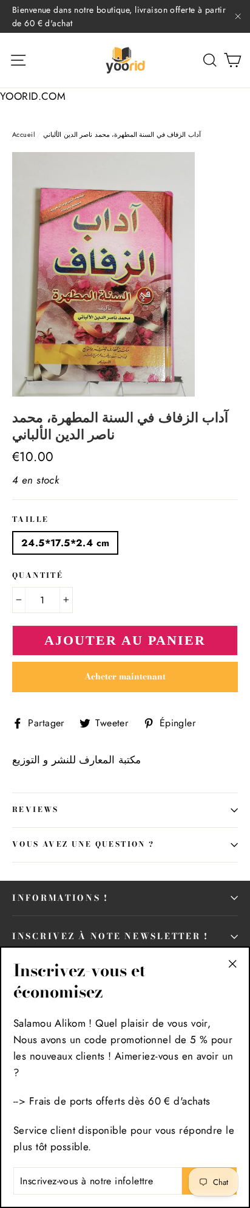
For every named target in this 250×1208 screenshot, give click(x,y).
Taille (30, 520)
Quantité (37, 576)
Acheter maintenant (125, 676)
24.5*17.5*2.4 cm (65, 543)
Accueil (23, 134)
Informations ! (60, 898)
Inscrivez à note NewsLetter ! (110, 936)
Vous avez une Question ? (83, 844)
